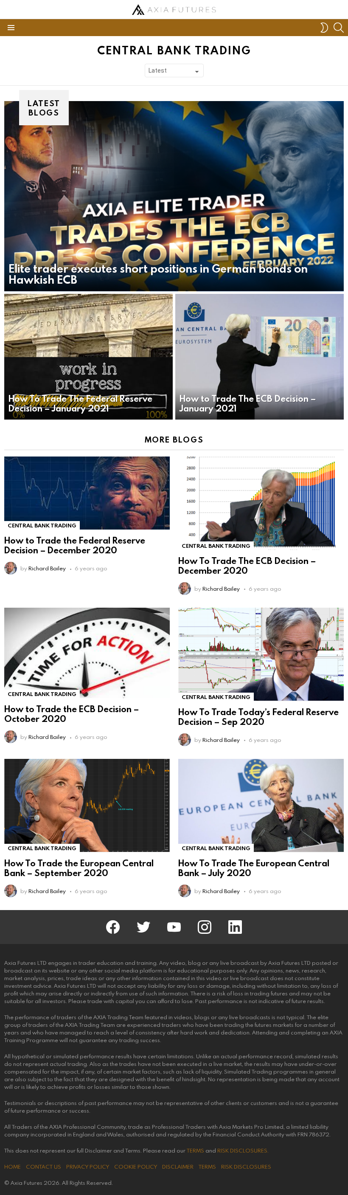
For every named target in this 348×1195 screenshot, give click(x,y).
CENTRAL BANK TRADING (42, 525)
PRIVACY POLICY (87, 1166)
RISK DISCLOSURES (246, 1166)
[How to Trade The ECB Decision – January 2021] (259, 357)
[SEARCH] (339, 27)
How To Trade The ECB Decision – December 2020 (247, 565)
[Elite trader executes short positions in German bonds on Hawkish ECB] (174, 196)
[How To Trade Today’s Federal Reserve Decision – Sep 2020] (261, 654)
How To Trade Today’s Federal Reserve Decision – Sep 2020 (258, 716)
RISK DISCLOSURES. (243, 1150)
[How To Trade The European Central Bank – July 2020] (261, 805)
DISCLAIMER (178, 1166)
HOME (12, 1166)
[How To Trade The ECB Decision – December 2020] (261, 503)
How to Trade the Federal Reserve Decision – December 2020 (74, 545)
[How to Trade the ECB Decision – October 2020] (87, 653)
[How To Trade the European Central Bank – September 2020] (87, 805)
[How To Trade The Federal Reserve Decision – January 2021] (88, 357)
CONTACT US (43, 1166)
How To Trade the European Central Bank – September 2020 (79, 868)
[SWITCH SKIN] (324, 27)
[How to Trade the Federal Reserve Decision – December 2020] (87, 493)
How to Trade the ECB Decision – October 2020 (71, 713)
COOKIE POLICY (135, 1166)
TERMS (195, 1150)
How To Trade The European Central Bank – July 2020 (253, 868)
